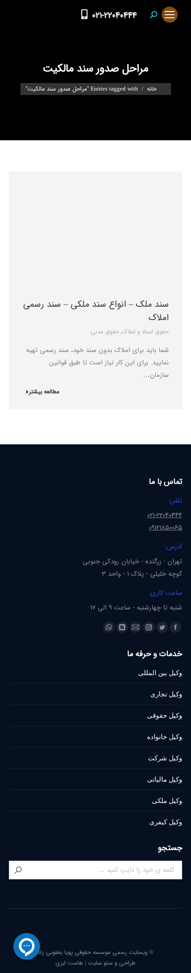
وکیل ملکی (167, 800)
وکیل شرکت (165, 758)
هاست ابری (69, 963)
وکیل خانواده (164, 736)
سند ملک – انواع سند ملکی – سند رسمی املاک (96, 310)
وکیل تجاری (166, 694)
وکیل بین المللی (160, 672)
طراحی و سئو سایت (111, 963)
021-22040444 (114, 15)
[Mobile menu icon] (170, 15)
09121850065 (165, 527)
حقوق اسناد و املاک (145, 331)
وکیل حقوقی (164, 715)
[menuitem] (67, 14)
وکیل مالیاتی (164, 779)
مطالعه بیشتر (44, 392)
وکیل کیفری (165, 822)
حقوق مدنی (105, 331)
